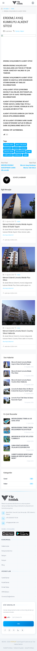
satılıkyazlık (17, 155)
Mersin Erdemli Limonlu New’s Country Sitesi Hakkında (21, 381)
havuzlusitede (20, 151)
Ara (18, 624)
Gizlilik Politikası (8, 648)
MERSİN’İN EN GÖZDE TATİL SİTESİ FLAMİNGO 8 (22, 437)
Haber (22, 31)
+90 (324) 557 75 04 (12, 517)
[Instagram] (9, 630)
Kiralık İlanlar (18, 582)
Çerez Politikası (29, 648)
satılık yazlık (8, 155)
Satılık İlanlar (18, 578)
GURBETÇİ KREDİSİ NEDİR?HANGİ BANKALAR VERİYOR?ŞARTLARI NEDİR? (22, 456)
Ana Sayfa (6, 8)
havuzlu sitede (8, 151)
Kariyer (18, 560)
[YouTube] (13, 630)
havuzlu (23, 148)
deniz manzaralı (21, 144)
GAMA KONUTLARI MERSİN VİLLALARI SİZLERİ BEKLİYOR (20, 446)
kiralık (29, 151)
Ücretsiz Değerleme (18, 596)
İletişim (18, 555)
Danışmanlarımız (18, 551)
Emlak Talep (18, 587)
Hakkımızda (18, 546)
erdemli (16, 148)
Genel (12, 8)
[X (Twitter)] (22, 630)
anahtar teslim (8, 144)
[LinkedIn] (18, 630)
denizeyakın (8, 148)
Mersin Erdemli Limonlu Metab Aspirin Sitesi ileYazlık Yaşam (21, 363)
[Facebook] (5, 630)
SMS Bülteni (18, 592)
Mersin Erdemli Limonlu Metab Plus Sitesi (21, 372)
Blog (18, 565)
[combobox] (7, 617)
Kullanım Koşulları (19, 648)
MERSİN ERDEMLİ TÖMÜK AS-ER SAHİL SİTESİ (21, 419)
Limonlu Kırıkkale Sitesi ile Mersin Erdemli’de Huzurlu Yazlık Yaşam (22, 390)
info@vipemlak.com (12, 522)
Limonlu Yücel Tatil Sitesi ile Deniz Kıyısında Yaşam (22, 399)
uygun (26, 155)
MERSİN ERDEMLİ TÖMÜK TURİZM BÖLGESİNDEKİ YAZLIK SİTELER (22, 428)
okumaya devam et (8, 235)
